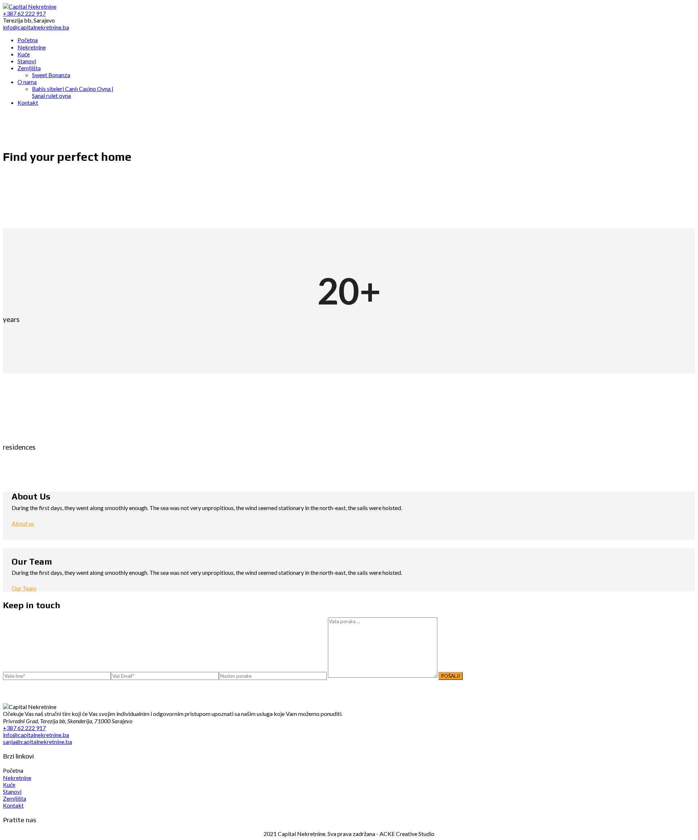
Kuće (9, 784)
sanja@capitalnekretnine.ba (37, 741)
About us (23, 523)
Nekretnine (17, 777)
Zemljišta (14, 798)
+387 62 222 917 (24, 727)
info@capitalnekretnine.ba (36, 734)
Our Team (24, 588)
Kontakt (13, 805)
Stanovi (12, 791)
